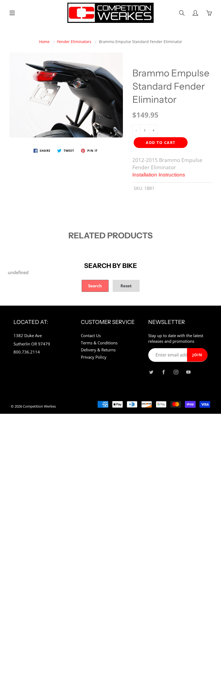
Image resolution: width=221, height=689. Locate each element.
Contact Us (91, 335)
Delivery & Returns (98, 349)
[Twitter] (151, 372)
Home (44, 41)
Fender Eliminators (74, 41)
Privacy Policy (93, 357)
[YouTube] (188, 372)
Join (197, 354)
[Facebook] (163, 372)
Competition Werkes (39, 406)
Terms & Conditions (99, 342)
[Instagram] (176, 372)
